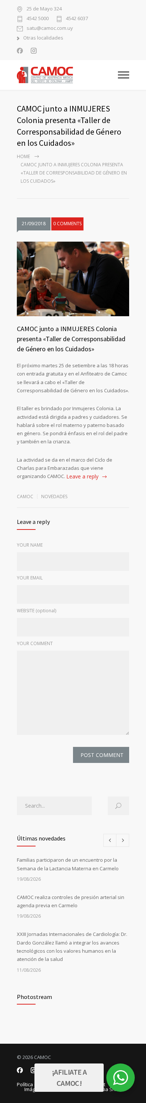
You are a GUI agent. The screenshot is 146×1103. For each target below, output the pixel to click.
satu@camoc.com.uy (50, 28)
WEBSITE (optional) (36, 610)
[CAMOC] (67, 75)
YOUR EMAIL (30, 578)
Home (23, 156)
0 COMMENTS (67, 223)
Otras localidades (43, 38)
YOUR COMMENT (35, 643)
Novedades (54, 496)
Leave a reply (82, 476)
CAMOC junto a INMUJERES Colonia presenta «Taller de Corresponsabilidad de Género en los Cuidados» (71, 338)
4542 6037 (77, 19)
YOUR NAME (30, 545)
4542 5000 (38, 19)
